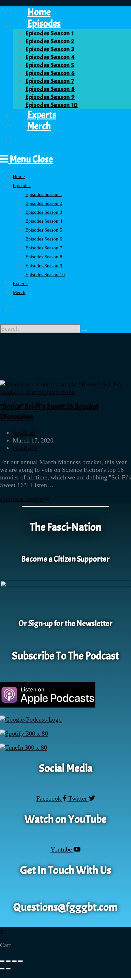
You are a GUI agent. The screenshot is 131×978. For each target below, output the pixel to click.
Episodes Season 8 (43, 256)
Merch (19, 292)
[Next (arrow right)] (8, 968)
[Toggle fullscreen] (8, 961)
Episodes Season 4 (43, 221)
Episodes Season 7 (43, 247)
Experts (20, 283)
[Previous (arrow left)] (2, 968)
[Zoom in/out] (2, 961)
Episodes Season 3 (43, 212)
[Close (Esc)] (20, 961)
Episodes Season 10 (45, 274)
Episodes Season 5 (43, 230)
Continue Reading (25, 498)
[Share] (14, 961)
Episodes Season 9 (43, 265)
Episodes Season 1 (43, 194)
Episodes (22, 185)
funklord (24, 432)
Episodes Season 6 (43, 238)
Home (19, 176)
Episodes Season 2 (43, 203)
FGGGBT (25, 447)
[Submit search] (84, 330)
